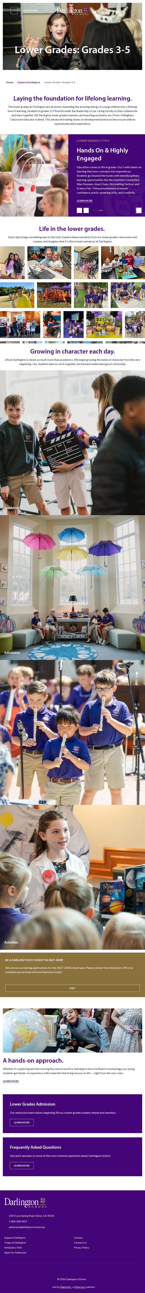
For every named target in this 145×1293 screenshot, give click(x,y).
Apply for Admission (15, 1252)
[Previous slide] (79, 206)
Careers (78, 1237)
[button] (9, 82)
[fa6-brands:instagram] (60, 1270)
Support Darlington (14, 1237)
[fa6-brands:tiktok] (69, 1270)
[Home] (73, 11)
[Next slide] (86, 206)
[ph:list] (14, 10)
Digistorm (65, 1286)
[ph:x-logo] (95, 1270)
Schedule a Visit (13, 1247)
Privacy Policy (81, 1247)
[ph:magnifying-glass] (130, 10)
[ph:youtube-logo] (86, 1270)
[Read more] (51, 1270)
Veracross (80, 1286)
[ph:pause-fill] (138, 206)
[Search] (130, 10)
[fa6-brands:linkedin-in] (78, 1270)
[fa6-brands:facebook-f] (51, 1270)
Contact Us (80, 1242)
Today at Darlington (15, 1242)
